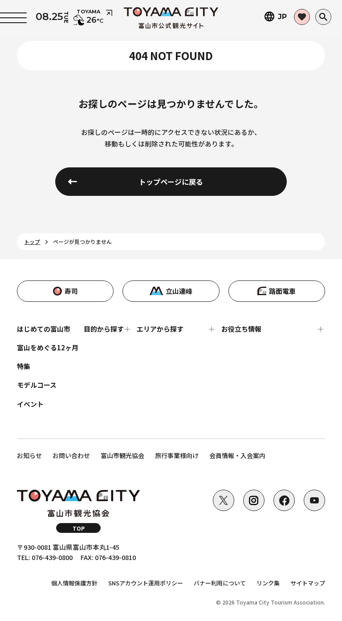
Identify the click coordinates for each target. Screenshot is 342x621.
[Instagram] (254, 500)
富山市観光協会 (122, 455)
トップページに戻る (171, 181)
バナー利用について (220, 583)
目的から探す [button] (104, 328)
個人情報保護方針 (74, 583)
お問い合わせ (71, 455)
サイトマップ (307, 583)
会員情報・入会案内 (237, 455)
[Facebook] (284, 500)
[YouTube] (314, 500)
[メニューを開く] (13, 17)
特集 (23, 366)
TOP (79, 528)
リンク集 (268, 583)
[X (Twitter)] (223, 500)
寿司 (71, 291)
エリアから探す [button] (160, 328)
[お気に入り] (302, 17)
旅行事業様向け (177, 455)
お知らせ (29, 455)
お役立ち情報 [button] (241, 328)
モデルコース (37, 385)
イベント (30, 404)
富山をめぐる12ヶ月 (47, 347)
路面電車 (282, 291)
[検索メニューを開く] (323, 17)
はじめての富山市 (43, 328)
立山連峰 (179, 291)
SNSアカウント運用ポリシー (145, 583)
